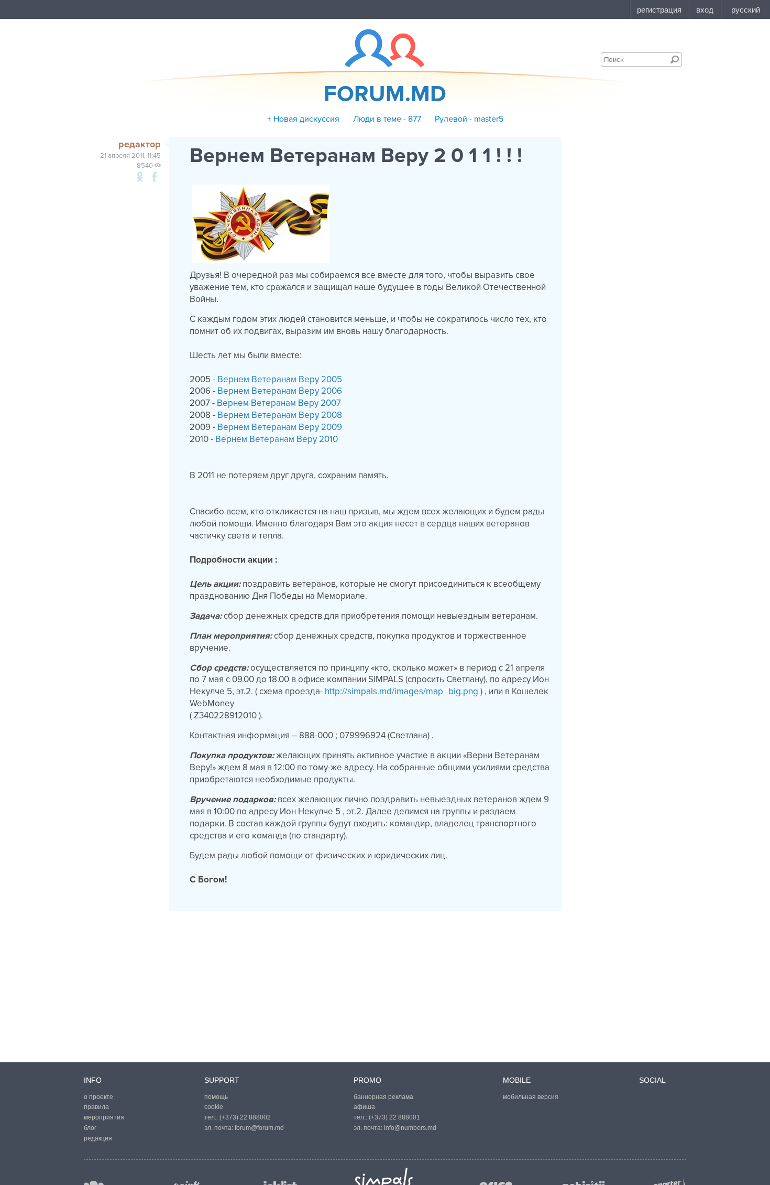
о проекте (98, 1097)
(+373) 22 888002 (245, 1117)
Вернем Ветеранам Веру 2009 (279, 427)
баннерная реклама (383, 1097)
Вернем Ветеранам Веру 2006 (279, 390)
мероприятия (104, 1117)
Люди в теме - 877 (387, 119)
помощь (216, 1097)
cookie (213, 1107)
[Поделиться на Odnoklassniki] (140, 176)
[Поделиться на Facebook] (154, 176)
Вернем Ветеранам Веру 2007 (279, 402)
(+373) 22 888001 (394, 1117)
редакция (98, 1138)
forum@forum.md (259, 1128)
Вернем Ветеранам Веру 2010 (276, 439)
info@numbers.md (410, 1128)
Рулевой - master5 (469, 119)
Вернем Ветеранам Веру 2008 (279, 415)
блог (90, 1128)
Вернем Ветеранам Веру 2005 (279, 379)
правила (96, 1107)
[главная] (378, 48)
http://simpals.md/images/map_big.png (401, 691)
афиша (364, 1107)
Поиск (674, 59)
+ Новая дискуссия (303, 119)
